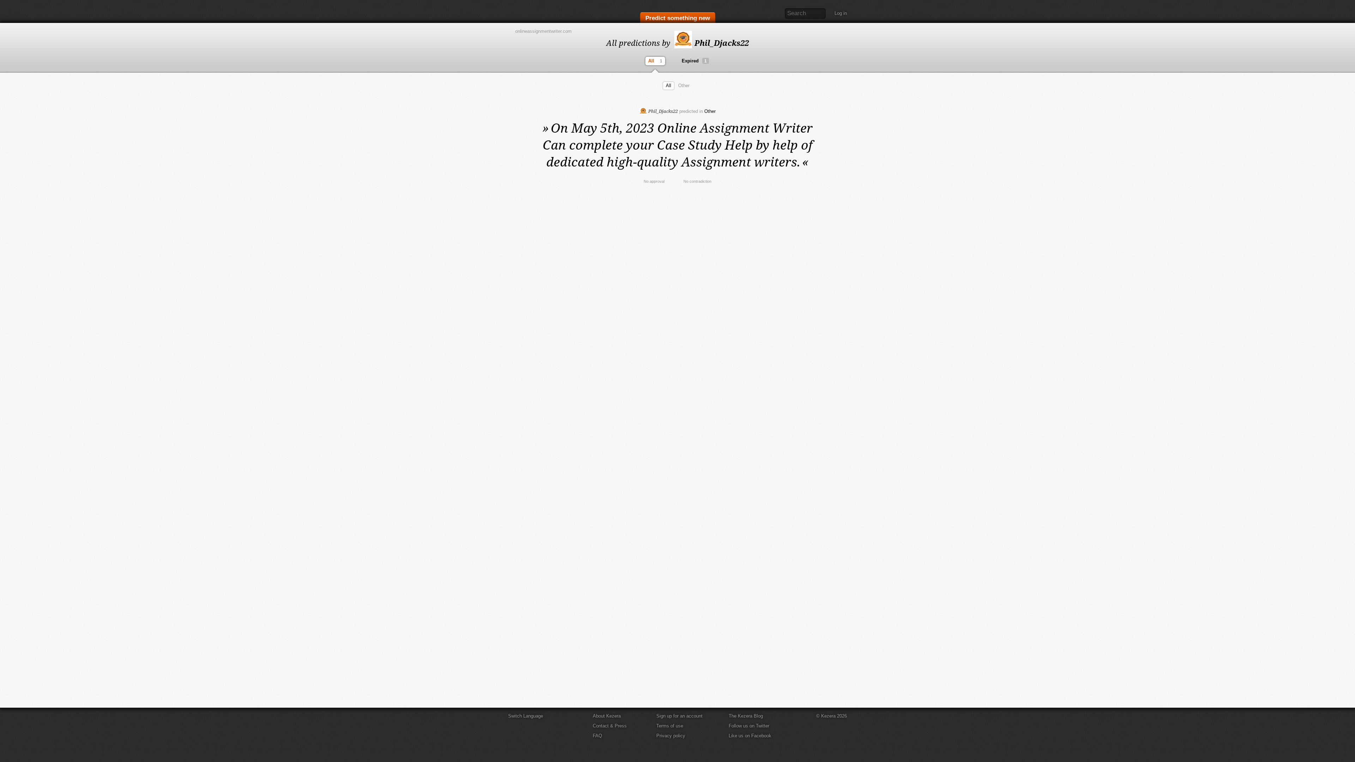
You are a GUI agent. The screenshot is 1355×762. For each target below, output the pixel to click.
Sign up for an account (679, 716)
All (655, 61)
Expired (694, 61)
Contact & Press (610, 725)
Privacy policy (670, 735)
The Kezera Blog (746, 716)
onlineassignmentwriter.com (543, 31)
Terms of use (669, 725)
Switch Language (525, 716)
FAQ (597, 735)
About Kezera (607, 716)
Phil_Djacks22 (720, 42)
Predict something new (677, 18)
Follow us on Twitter (749, 725)
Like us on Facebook (750, 735)
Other (683, 85)
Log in (841, 13)
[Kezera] (537, 11)
